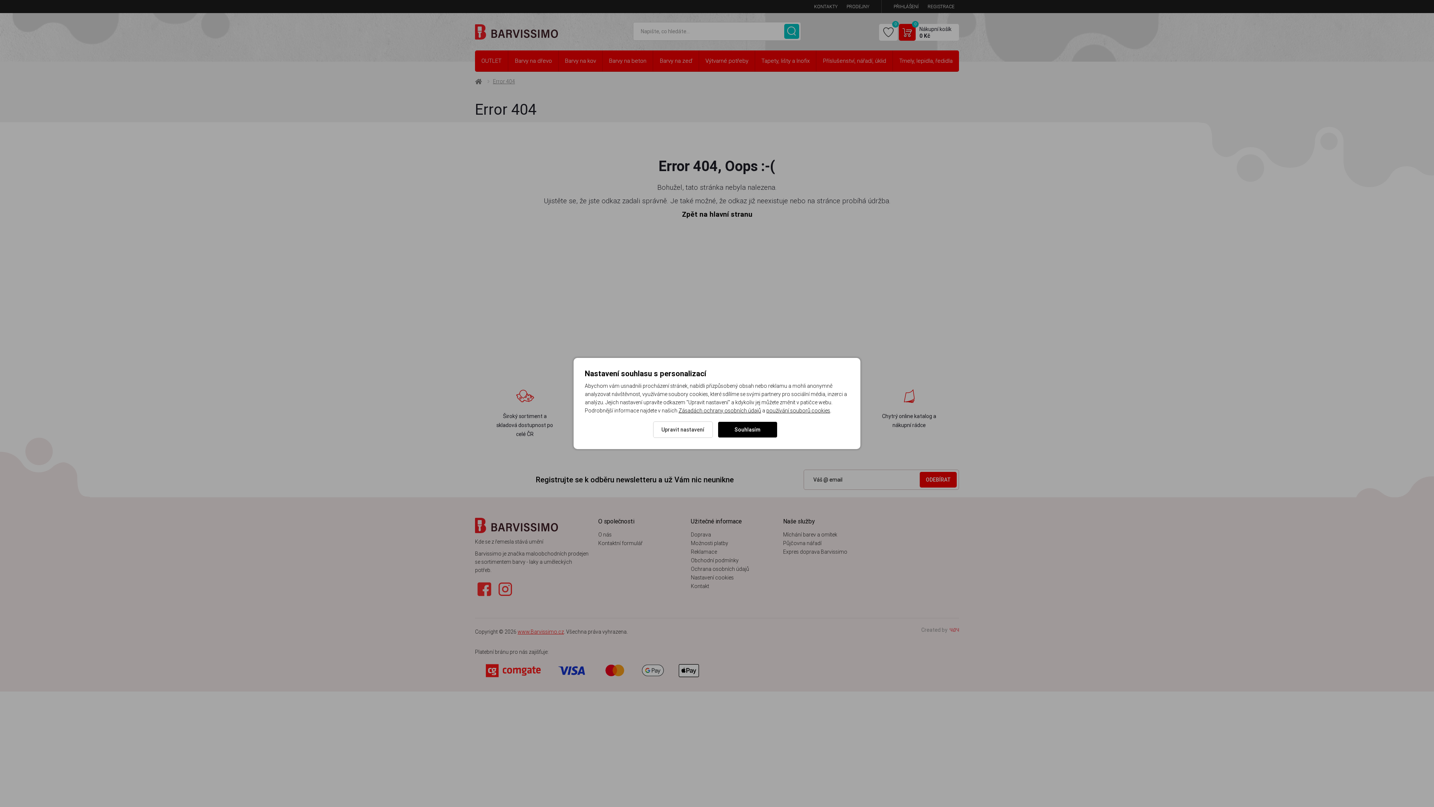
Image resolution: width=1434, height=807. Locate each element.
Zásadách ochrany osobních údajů (720, 410)
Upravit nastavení (682, 429)
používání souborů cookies (798, 410)
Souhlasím (747, 429)
